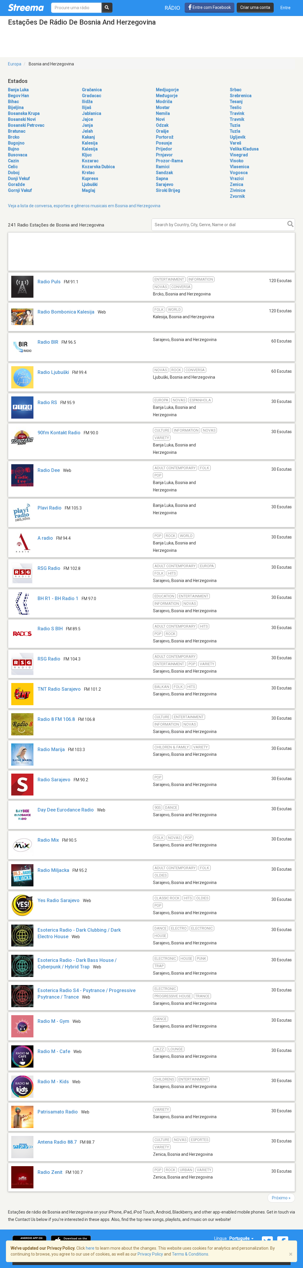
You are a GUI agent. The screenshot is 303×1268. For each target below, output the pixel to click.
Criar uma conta (255, 7)
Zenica (236, 184)
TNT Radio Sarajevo (59, 689)
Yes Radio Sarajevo (59, 900)
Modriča (164, 101)
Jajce (87, 119)
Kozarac (90, 160)
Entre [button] (286, 7)
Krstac (88, 172)
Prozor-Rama (169, 160)
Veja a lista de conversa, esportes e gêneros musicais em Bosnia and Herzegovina (84, 205)
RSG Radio (49, 568)
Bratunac (16, 131)
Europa (14, 64)
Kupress (90, 178)
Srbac (235, 89)
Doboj (14, 172)
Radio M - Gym (53, 1021)
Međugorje (167, 95)
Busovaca (17, 154)
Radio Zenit (50, 1172)
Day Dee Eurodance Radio (66, 810)
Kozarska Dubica (98, 166)
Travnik (237, 119)
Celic (13, 166)
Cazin (13, 160)
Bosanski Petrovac (26, 125)
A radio (45, 538)
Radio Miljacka (53, 870)
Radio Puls (49, 282)
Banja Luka (18, 89)
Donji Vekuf (19, 178)
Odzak (162, 125)
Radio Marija (51, 749)
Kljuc (87, 154)
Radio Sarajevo (54, 779)
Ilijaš (86, 107)
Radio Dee (49, 470)
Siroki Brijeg (168, 190)
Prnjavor (164, 154)
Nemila (163, 113)
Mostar (163, 107)
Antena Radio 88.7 (57, 1142)
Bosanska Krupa (24, 113)
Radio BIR (48, 342)
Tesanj (236, 101)
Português (240, 1238)
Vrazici (237, 178)
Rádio (172, 8)
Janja (87, 125)
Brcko (14, 137)
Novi (160, 119)
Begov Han (18, 95)
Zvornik (237, 196)
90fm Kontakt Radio (59, 432)
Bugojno (16, 143)
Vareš (235, 143)
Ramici (163, 166)
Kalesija (90, 143)
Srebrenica (241, 95)
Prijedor (164, 149)
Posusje (164, 143)
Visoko (237, 160)
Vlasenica (239, 166)
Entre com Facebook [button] (211, 7)
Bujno (13, 149)
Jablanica (91, 113)
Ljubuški (90, 184)
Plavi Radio (50, 508)
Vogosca (239, 172)
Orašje (162, 131)
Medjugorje (167, 89)
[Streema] (26, 7)
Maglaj (88, 190)
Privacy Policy (150, 1254)
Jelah (87, 131)
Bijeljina (16, 107)
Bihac (13, 101)
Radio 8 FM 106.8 (56, 719)
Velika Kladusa (244, 149)
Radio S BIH (50, 628)
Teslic (235, 107)
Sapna (162, 178)
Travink (237, 113)
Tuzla (235, 131)
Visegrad (239, 154)
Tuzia (235, 125)
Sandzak (164, 172)
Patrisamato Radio (58, 1112)
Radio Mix (48, 840)
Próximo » (281, 1197)
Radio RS (47, 402)
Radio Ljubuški (53, 372)
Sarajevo (164, 184)
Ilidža (87, 101)
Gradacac (91, 95)
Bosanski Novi (22, 119)
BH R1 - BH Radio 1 (58, 598)
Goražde (16, 184)
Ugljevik (237, 137)
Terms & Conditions (190, 1254)
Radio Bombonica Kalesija (66, 312)
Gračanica (92, 89)
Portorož (164, 137)
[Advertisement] (151, 270)
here (90, 1248)
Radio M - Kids (53, 1081)
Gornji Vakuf (20, 190)
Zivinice (237, 190)
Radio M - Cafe (54, 1051)
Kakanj (88, 137)
